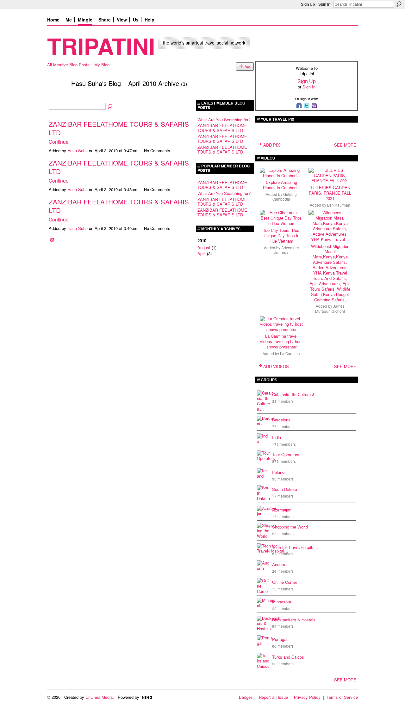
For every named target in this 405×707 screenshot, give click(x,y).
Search (399, 4)
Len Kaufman (338, 205)
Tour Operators (285, 454)
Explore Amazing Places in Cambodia (281, 184)
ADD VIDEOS (276, 366)
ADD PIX (271, 145)
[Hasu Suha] (57, 97)
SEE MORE (345, 145)
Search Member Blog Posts (110, 107)
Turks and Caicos (288, 657)
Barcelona (281, 420)
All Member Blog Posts (68, 65)
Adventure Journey (286, 250)
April (201, 254)
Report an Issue (273, 697)
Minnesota (281, 602)
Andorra (279, 564)
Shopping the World (290, 527)
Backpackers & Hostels (293, 620)
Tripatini (101, 45)
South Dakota (284, 489)
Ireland (278, 472)
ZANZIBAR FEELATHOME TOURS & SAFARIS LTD (119, 128)
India (276, 437)
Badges (246, 697)
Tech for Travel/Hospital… (296, 547)
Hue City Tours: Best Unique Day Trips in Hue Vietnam (281, 235)
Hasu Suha (77, 151)
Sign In (324, 4)
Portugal (279, 639)
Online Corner (284, 582)
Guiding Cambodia (284, 197)
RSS (52, 240)
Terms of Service (342, 697)
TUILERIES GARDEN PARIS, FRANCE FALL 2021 (330, 192)
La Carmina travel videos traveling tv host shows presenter (281, 341)
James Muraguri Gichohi (330, 308)
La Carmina (290, 353)
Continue (59, 141)
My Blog (101, 65)
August (203, 248)
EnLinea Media (99, 697)
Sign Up (308, 4)
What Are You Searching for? (224, 120)
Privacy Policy (307, 697)
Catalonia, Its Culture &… (295, 394)
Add (248, 66)
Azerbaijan (281, 510)
